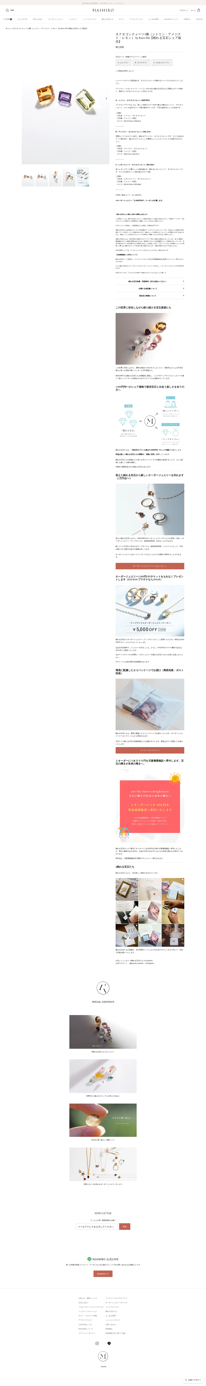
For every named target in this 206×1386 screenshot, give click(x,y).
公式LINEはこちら (85, 1324)
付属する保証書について (148, 288)
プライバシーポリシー (86, 1333)
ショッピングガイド (113, 1320)
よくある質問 (153, 19)
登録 (125, 1226)
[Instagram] (97, 1343)
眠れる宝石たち (108, 19)
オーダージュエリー (55, 19)
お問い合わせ (111, 1324)
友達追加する (103, 1274)
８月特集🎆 (7, 19)
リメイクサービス (89, 19)
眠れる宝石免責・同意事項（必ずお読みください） (148, 281)
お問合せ (187, 19)
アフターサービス (136, 19)
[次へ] (106, 98)
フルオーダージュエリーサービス (91, 1307)
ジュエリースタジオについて (116, 1298)
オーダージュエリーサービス (116, 1303)
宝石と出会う (38, 19)
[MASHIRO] (103, 10)
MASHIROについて (171, 19)
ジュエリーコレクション (87, 1311)
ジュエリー (73, 19)
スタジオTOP (22, 19)
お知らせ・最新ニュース (87, 1298)
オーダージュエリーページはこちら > (150, 566)
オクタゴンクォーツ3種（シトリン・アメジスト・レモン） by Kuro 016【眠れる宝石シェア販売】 (50, 28)
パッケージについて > (150, 750)
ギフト (121, 19)
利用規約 (109, 1329)
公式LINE (199, 19)
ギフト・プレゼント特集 (87, 1316)
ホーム (8, 28)
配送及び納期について (147, 296)
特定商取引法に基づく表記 (116, 1333)
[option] (65, 98)
